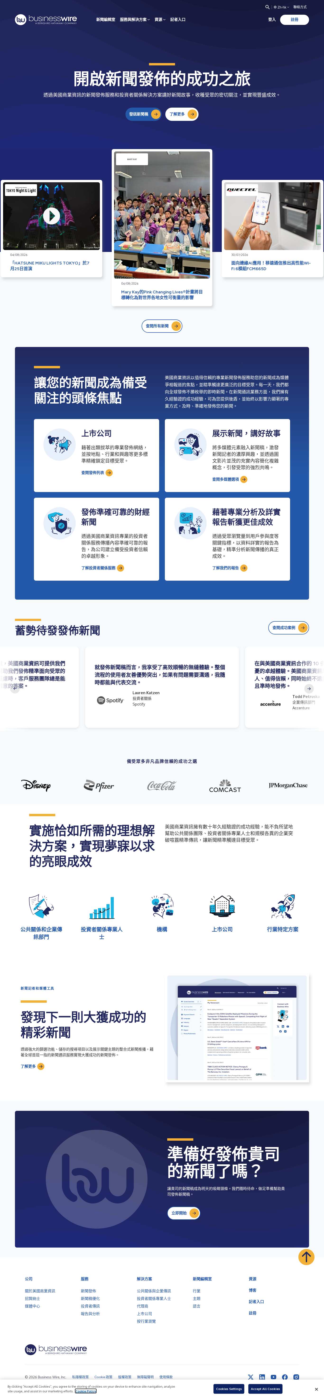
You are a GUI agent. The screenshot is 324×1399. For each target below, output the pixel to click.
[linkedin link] (262, 1377)
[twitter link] (251, 1377)
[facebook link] (285, 1377)
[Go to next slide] (309, 688)
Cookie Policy (85, 1391)
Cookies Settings (229, 1389)
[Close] (316, 1389)
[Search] (267, 7)
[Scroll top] (306, 1257)
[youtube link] (273, 1377)
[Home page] (46, 19)
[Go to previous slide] (15, 688)
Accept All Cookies (265, 1389)
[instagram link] (296, 1377)
